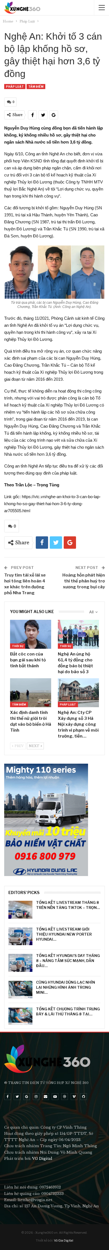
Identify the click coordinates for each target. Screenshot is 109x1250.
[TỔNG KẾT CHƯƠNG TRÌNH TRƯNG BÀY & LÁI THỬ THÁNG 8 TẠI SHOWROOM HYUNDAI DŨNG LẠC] (20, 1016)
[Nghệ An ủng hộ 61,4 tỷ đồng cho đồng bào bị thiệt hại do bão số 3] (78, 634)
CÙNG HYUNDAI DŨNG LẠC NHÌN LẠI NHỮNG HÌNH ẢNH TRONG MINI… (65, 987)
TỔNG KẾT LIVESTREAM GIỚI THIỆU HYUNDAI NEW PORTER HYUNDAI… (64, 934)
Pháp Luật (15, 86)
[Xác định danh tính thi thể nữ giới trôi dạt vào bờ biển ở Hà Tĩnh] (30, 692)
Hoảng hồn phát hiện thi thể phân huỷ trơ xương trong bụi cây (83, 581)
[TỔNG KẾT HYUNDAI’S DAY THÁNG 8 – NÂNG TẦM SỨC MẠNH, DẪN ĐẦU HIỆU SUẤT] (20, 963)
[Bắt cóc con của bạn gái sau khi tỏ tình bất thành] (30, 634)
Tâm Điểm (36, 86)
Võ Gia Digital (63, 1240)
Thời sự (17, 646)
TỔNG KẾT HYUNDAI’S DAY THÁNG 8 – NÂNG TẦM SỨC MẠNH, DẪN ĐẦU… (68, 960)
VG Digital (42, 1158)
